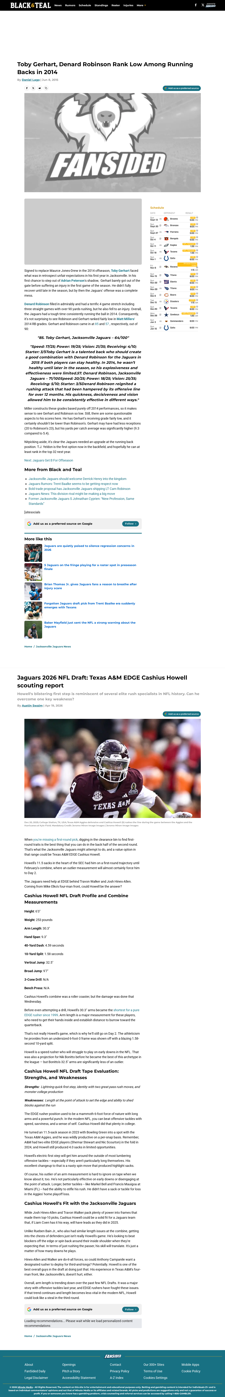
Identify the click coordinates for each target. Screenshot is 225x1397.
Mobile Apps (190, 1364)
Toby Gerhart (120, 270)
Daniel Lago (31, 80)
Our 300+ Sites (154, 1364)
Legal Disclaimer (36, 1378)
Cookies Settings (155, 1378)
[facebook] (196, 5)
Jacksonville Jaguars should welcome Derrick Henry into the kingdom (77, 479)
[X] (203, 5)
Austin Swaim (32, 705)
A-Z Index (116, 1378)
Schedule (85, 5)
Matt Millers (125, 319)
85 (97, 324)
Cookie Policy (191, 1371)
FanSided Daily (35, 1371)
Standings (101, 5)
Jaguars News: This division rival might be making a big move (72, 494)
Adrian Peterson (72, 280)
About (29, 1364)
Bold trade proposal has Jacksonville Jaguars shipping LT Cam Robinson (79, 489)
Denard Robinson (36, 304)
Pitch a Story (71, 1371)
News (58, 5)
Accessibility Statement (79, 1378)
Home (28, 646)
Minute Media (25, 1387)
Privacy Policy (119, 1371)
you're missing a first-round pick (55, 839)
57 (107, 324)
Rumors (70, 5)
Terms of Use (153, 1371)
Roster (116, 5)
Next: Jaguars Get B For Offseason (48, 460)
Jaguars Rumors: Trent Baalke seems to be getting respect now (73, 484)
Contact (115, 1364)
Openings (69, 1364)
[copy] (46, 88)
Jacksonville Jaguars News (53, 646)
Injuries (128, 5)
